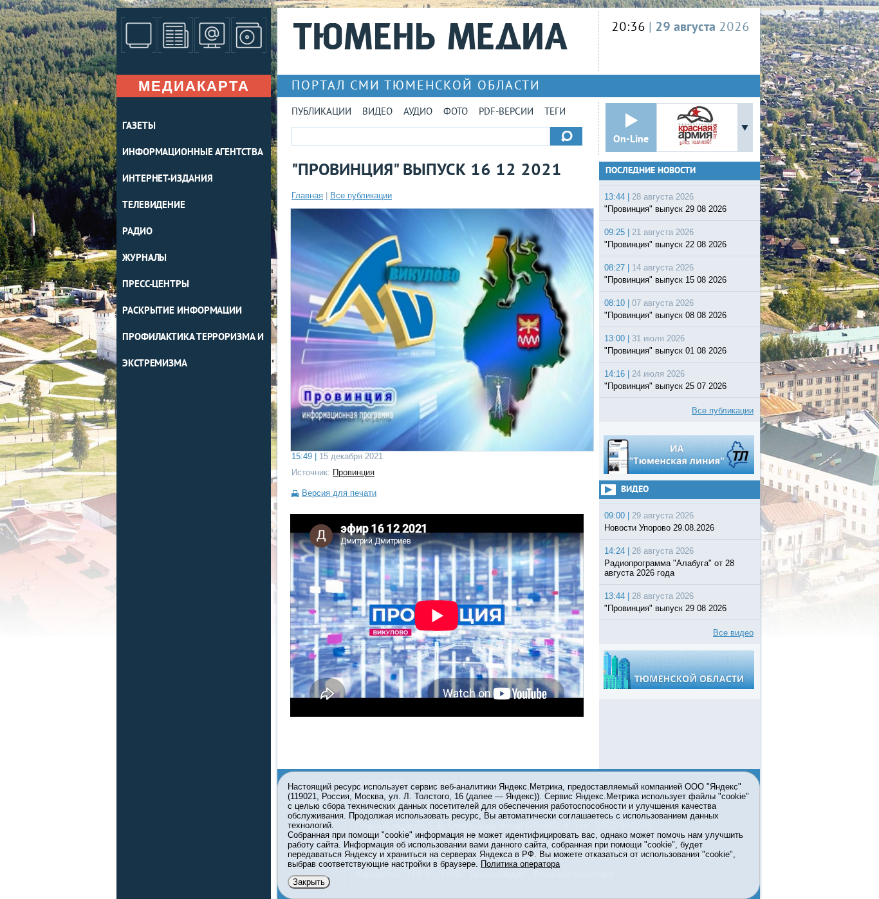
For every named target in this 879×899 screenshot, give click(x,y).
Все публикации (361, 195)
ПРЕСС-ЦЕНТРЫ (155, 285)
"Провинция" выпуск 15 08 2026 (665, 280)
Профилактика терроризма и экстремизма (193, 351)
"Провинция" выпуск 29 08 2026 (665, 209)
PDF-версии (506, 112)
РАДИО (137, 232)
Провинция (354, 472)
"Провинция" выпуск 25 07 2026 (665, 386)
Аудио (417, 112)
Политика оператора (520, 864)
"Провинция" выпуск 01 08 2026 (665, 350)
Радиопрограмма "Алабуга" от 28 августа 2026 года (669, 568)
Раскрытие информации (182, 311)
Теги (555, 112)
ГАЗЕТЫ (138, 126)
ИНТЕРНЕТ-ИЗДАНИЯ (167, 179)
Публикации (321, 112)
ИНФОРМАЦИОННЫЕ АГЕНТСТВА (192, 153)
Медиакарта (194, 86)
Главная (307, 195)
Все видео (733, 633)
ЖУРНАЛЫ (144, 258)
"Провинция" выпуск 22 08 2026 (665, 244)
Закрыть (309, 882)
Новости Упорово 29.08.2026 (659, 528)
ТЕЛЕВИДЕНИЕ (153, 206)
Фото (455, 112)
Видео (377, 112)
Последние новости (651, 171)
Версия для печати (339, 493)
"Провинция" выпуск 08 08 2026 (665, 315)
